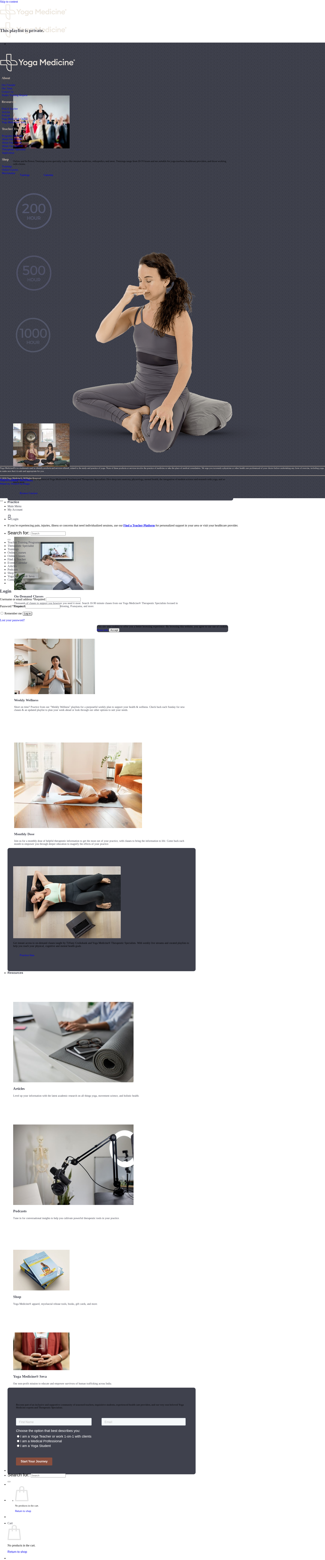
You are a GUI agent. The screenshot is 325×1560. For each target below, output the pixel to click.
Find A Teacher (10, 108)
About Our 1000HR (12, 145)
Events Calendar (17, 562)
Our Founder (8, 84)
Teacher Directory (20, 1470)
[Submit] (9, 1481)
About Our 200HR (12, 139)
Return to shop (23, 1511)
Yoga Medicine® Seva (14, 122)
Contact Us (7, 91)
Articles (6, 112)
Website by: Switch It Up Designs (15, 479)
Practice (13, 502)
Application (8, 152)
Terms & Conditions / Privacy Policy (16, 480)
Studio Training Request (14, 95)
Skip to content (9, 1)
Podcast (6, 115)
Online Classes (16, 556)
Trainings (7, 166)
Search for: (19, 1474)
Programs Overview (12, 135)
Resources (15, 972)
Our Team (7, 88)
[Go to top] (1, 500)
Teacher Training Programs (24, 542)
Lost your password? (12, 620)
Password (12, 606)
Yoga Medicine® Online (15, 118)
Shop (11, 572)
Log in (27, 613)
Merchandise (8, 173)
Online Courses (10, 169)
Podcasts (13, 569)
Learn (12, 43)
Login (14, 519)
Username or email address (22, 599)
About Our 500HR (12, 142)
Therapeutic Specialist (13, 149)
